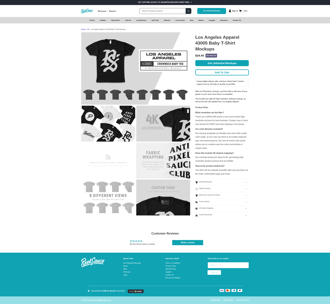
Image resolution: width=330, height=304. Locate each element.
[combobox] (165, 11)
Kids (191, 20)
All (88, 29)
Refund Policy (171, 269)
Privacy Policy (171, 266)
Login (125, 275)
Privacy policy (228, 300)
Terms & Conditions (173, 263)
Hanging (212, 20)
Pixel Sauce (87, 300)
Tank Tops (155, 20)
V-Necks (128, 20)
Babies (201, 20)
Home (83, 29)
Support (168, 272)
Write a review (187, 242)
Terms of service (242, 300)
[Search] (188, 11)
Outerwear (224, 20)
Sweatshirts (115, 20)
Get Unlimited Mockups (211, 11)
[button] (102, 11)
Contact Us (170, 275)
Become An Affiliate (173, 278)
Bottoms (167, 20)
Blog (125, 269)
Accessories (180, 20)
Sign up (214, 272)
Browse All (237, 20)
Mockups (126, 272)
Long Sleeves (141, 20)
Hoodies (103, 20)
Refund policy (216, 300)
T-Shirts (92, 20)
